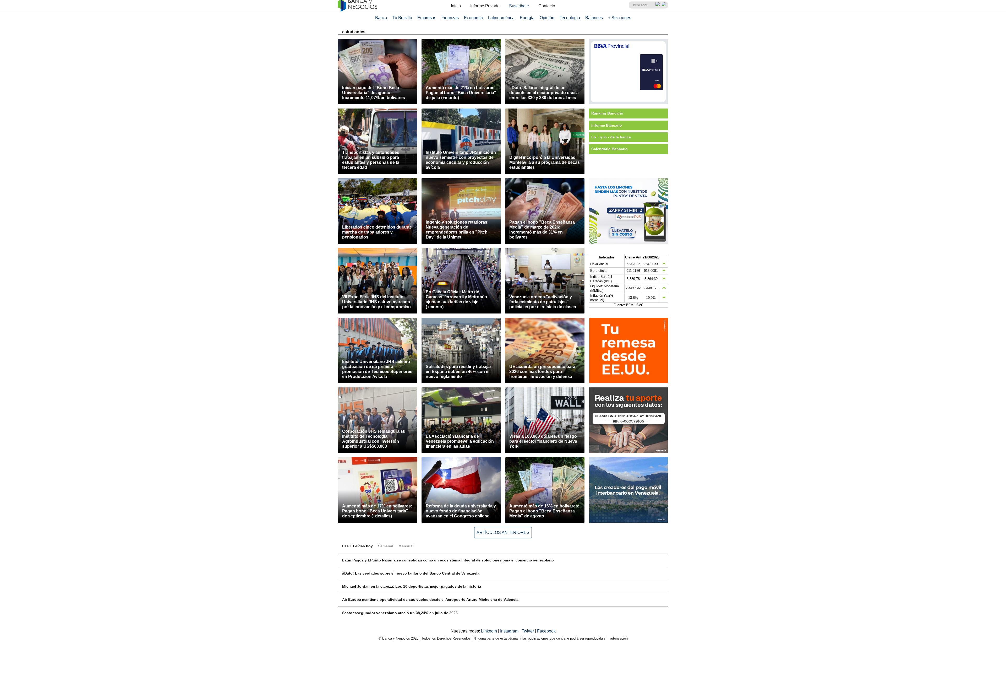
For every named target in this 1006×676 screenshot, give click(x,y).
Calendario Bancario (609, 149)
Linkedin (489, 631)
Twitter (528, 631)
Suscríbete (519, 6)
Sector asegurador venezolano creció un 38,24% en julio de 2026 (400, 613)
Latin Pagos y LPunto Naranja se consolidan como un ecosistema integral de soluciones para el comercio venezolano (448, 560)
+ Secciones (619, 17)
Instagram (510, 631)
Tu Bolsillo (402, 17)
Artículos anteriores (503, 532)
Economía (473, 17)
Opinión (547, 17)
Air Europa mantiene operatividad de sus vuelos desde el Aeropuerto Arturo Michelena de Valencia (430, 599)
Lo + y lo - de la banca (611, 137)
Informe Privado (485, 6)
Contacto (546, 6)
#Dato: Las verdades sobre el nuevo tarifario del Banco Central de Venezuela (410, 573)
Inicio (456, 6)
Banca (381, 17)
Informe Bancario (606, 125)
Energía (527, 17)
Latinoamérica (501, 17)
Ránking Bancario (607, 113)
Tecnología (570, 17)
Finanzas (450, 17)
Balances (594, 17)
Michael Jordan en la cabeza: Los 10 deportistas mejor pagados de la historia (411, 586)
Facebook (546, 631)
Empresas (426, 17)
